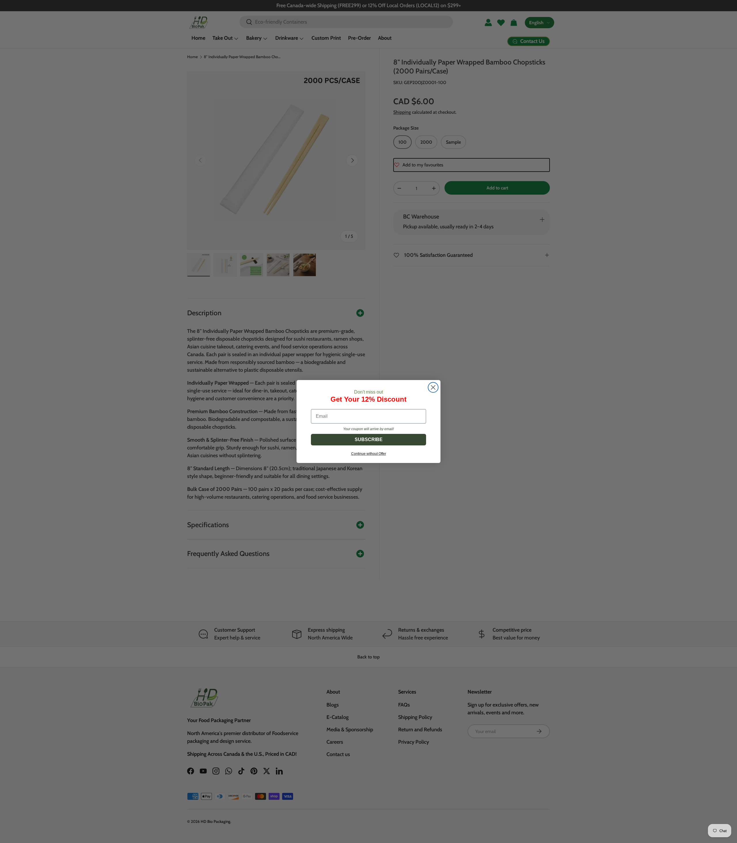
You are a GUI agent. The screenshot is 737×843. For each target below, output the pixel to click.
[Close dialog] (433, 387)
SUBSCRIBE (369, 439)
